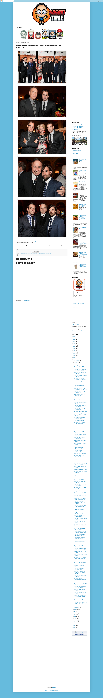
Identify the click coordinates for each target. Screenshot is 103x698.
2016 (74, 353)
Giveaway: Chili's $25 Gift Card (80, 479)
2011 (74, 625)
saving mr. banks (48, 253)
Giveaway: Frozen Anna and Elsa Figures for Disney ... (80, 370)
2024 (74, 339)
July (75, 611)
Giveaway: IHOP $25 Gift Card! (80, 524)
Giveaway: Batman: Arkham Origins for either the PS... (80, 600)
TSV (57, 690)
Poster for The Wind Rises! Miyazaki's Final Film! (79, 538)
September (76, 607)
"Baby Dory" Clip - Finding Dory (82, 171)
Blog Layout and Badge (50, 690)
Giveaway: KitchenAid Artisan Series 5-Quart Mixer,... (80, 506)
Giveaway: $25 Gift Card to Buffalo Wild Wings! (79, 516)
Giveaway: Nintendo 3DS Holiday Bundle (79, 451)
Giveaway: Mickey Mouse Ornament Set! (79, 456)
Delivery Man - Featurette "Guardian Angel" (79, 569)
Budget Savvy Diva (77, 150)
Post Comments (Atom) (26, 300)
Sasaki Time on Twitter (77, 302)
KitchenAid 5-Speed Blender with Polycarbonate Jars (80, 499)
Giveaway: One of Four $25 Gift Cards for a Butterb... (80, 464)
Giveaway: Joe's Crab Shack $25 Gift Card (80, 475)
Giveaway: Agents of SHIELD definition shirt (80, 485)
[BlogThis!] (34, 252)
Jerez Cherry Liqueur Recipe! (80, 598)
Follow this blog (79, 634)
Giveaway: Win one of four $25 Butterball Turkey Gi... (80, 603)
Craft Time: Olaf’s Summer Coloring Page (79, 395)
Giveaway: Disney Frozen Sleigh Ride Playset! (79, 400)
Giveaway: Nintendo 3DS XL (80, 511)
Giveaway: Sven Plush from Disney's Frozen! (79, 409)
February (76, 620)
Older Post (65, 298)
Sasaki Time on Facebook (78, 303)
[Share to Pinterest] (38, 252)
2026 (74, 336)
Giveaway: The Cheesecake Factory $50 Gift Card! (80, 587)
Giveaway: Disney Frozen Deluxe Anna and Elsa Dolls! (80, 389)
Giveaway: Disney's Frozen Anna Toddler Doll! (79, 423)
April (75, 616)
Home (42, 298)
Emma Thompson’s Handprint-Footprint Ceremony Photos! (80, 532)
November (76, 362)
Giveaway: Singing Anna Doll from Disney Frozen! (80, 382)
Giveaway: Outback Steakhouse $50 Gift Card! (80, 579)
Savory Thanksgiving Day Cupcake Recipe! (79, 418)
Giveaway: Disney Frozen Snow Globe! (79, 392)
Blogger (54, 687)
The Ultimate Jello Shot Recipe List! (83, 194)
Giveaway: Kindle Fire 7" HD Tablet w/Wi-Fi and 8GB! (80, 558)
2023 (74, 341)
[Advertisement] (79, 49)
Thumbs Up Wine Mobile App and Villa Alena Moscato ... (80, 596)
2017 (74, 352)
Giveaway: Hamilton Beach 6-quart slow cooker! (80, 435)
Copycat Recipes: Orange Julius (82, 182)
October (76, 605)
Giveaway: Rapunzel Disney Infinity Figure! (80, 364)
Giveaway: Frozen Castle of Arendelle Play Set (79, 397)
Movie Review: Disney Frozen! (80, 469)
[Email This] (33, 252)
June (75, 613)
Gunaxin (74, 152)
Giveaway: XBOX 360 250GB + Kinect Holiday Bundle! (80, 563)
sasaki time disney (33, 253)
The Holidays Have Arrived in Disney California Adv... (80, 541)
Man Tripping (75, 153)
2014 (74, 357)
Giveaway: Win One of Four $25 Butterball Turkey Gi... (80, 535)
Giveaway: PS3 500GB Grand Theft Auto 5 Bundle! (80, 560)
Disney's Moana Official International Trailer (82, 229)
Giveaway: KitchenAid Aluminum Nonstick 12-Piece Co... (79, 502)
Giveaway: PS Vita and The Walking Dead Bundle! (79, 509)
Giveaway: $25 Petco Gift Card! (80, 411)
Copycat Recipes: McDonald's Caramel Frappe (82, 265)
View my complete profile (77, 330)
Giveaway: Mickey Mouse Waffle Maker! (79, 438)
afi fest (21, 253)
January (76, 621)
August (75, 609)
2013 (74, 359)
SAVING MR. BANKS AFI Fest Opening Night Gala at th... (80, 529)
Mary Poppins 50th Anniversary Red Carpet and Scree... (80, 513)
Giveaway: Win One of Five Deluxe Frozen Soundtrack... (80, 379)
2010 (74, 627)
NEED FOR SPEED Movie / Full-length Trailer (79, 448)
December (76, 360)
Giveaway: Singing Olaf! (79, 413)
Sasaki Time (23, 251)
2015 (74, 355)
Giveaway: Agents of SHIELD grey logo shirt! (80, 496)
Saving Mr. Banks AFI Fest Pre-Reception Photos (80, 526)
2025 (74, 338)
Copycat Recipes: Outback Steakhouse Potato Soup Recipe (83, 254)
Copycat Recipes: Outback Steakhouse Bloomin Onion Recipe (82, 217)
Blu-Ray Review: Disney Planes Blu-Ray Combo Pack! (79, 429)
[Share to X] (36, 252)
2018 (74, 350)
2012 (74, 624)
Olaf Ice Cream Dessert (79, 420)
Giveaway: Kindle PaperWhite (80, 453)
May (75, 614)
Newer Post (18, 298)
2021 (74, 345)
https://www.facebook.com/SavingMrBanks (43, 241)
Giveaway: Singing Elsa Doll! (80, 383)
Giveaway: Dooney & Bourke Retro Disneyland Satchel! (80, 549)
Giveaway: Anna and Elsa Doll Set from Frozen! (80, 543)
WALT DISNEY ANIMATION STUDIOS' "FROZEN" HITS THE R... (80, 572)
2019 (74, 348)
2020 (74, 346)
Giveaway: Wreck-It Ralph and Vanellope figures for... (80, 367)
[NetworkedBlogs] (79, 632)
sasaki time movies (41, 253)
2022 (74, 343)
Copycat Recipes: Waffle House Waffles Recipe (82, 205)
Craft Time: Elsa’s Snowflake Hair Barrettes (80, 406)
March (75, 618)
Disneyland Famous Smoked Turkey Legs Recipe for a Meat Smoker (82, 242)
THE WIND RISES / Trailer (79, 446)
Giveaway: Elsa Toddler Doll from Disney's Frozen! (80, 426)
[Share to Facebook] (37, 252)
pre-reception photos (26, 253)
